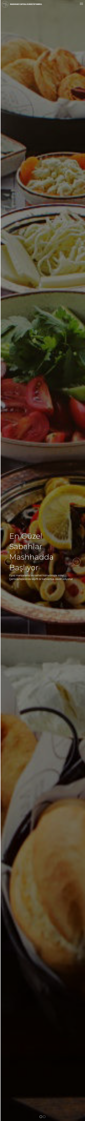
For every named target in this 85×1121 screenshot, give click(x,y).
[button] (8, 562)
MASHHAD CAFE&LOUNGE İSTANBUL (26, 4)
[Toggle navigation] (81, 4)
